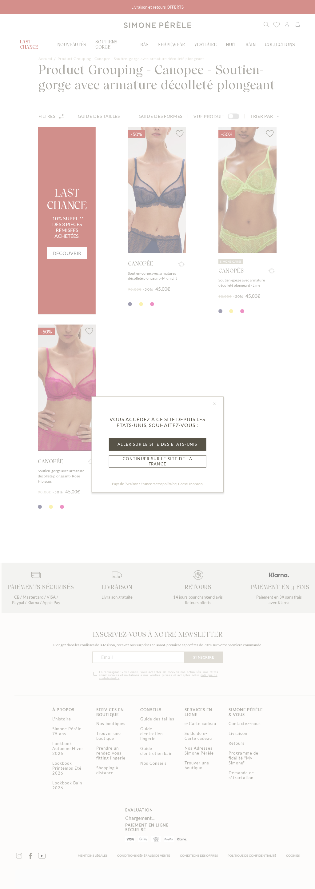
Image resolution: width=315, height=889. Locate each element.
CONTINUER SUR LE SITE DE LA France (157, 461)
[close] (215, 403)
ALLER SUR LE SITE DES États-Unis (157, 444)
